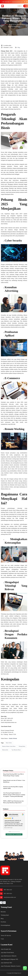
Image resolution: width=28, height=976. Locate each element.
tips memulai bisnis (16, 749)
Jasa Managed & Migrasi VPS (9, 959)
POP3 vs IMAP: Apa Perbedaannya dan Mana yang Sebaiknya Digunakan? (13, 801)
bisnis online (9, 742)
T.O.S (2, 939)
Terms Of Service (6, 935)
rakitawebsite (5, 749)
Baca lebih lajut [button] (8, 827)
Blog (7, 24)
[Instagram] (4, 902)
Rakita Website (13, 738)
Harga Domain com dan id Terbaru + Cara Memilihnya (14, 781)
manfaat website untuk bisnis (8, 746)
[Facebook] (24, 2)
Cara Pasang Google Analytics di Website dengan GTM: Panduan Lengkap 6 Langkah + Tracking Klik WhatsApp (14, 794)
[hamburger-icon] (19, 6)
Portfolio (3, 922)
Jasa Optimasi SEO (6, 962)
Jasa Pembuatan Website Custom (11, 966)
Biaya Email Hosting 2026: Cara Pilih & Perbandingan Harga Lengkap (13, 774)
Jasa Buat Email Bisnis (7, 952)
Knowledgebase (5, 925)
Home (3, 24)
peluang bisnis (22, 746)
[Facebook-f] (1, 902)
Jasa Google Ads (6, 949)
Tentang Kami (5, 915)
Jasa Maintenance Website (8, 956)
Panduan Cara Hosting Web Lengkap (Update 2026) (13, 787)
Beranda (3, 911)
